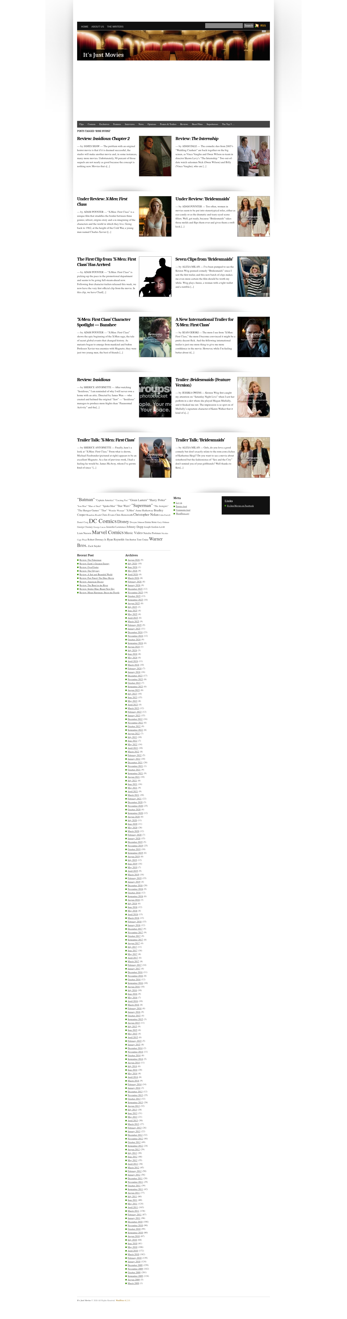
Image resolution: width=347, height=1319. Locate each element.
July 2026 (132, 563)
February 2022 (135, 755)
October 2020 (134, 809)
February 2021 (135, 798)
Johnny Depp (135, 527)
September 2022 (135, 729)
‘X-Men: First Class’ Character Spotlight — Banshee (104, 322)
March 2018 (133, 917)
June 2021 (132, 784)
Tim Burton (130, 539)
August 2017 (134, 943)
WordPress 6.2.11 (123, 1300)
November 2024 (135, 635)
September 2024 (135, 643)
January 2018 (134, 925)
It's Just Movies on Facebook (240, 505)
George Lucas (99, 527)
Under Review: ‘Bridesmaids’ (203, 199)
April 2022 (133, 747)
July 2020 (132, 820)
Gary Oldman (163, 522)
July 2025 (132, 606)
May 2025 (132, 614)
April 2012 (133, 1163)
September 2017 (135, 939)
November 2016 (135, 975)
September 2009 (135, 1275)
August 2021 (134, 776)
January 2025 (134, 628)
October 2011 (134, 1185)
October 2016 (134, 979)
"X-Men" (130, 510)
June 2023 (132, 697)
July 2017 (132, 946)
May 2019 (132, 867)
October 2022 (134, 726)
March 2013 (133, 1124)
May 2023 (132, 700)
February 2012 (135, 1171)
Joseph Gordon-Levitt (154, 526)
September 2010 (135, 1232)
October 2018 (134, 892)
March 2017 (133, 961)
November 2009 (135, 1268)
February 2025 (135, 624)
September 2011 (135, 1189)
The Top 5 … (228, 124)
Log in (179, 502)
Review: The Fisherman (90, 559)
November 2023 (135, 679)
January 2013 (134, 1131)
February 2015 (135, 1040)
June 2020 (132, 823)
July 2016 (132, 990)
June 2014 (132, 1069)
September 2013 (135, 1102)
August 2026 (134, 559)
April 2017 (133, 957)
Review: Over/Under (89, 567)
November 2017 (135, 932)
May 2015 (132, 1033)
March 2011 (133, 1210)
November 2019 (135, 845)
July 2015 (132, 1026)
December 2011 (135, 1178)
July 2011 (132, 1196)
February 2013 (135, 1127)
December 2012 (135, 1134)
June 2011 (132, 1199)
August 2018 (134, 899)
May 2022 (132, 744)
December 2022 (135, 718)
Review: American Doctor (92, 581)
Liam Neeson (84, 533)
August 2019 (134, 856)
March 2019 (133, 874)
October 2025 (134, 596)
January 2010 (134, 1261)
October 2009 (134, 1272)
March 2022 (133, 751)
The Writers (115, 26)
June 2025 (132, 610)
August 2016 (134, 986)
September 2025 (135, 599)
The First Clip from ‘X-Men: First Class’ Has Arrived (106, 261)
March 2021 (133, 794)
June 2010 (132, 1243)
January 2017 (134, 968)
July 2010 (132, 1239)
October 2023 (134, 682)
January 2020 (134, 838)
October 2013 (134, 1098)
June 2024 (132, 653)
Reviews (184, 124)
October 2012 (134, 1142)
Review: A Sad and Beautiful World (96, 574)
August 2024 (134, 646)
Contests (91, 124)
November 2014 (135, 1051)
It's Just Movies (103, 54)
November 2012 (135, 1138)
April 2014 (133, 1077)
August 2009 (134, 1279)
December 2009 (135, 1265)
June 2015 (132, 1029)
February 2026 (135, 581)
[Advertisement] (173, 9)
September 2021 (135, 773)
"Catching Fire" (122, 500)
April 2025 (133, 617)
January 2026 (134, 585)
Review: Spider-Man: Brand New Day (97, 588)
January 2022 (134, 758)
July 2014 (132, 1066)
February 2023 (135, 711)
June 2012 (132, 1156)
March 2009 (133, 1283)
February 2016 (135, 1008)
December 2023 (135, 675)
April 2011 (133, 1207)
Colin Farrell (164, 515)
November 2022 (135, 722)
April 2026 (133, 574)
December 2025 (135, 588)
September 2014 (135, 1058)
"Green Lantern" (138, 500)
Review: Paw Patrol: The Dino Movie (97, 577)
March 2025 (133, 621)
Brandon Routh (93, 514)
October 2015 (134, 1015)
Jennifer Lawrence (116, 527)
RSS (263, 25)
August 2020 (134, 816)
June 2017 (132, 950)
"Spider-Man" (109, 506)
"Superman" (142, 505)
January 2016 (134, 1011)
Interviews (130, 124)
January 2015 (134, 1044)
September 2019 (135, 852)
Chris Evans (108, 515)
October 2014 (134, 1055)
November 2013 (135, 1095)
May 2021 (132, 787)
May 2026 (132, 570)
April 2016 (133, 1001)
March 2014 (133, 1080)
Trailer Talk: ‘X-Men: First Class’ (106, 440)
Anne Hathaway (144, 510)
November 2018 (135, 888)
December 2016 (135, 972)
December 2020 (135, 802)
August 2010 (134, 1236)
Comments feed (183, 509)
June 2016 (132, 993)
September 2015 (135, 1019)
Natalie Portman (152, 533)
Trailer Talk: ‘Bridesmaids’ (200, 440)
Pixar (84, 539)
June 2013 (132, 1113)
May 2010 (132, 1246)
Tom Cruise (142, 539)
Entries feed (181, 506)
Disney (123, 521)
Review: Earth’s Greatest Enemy (94, 563)
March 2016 (133, 1004)
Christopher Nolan (145, 514)
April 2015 (133, 1037)
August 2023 (134, 690)
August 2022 (134, 733)
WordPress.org (182, 513)
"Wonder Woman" (116, 510)
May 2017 (132, 954)
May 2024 (132, 657)
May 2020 (132, 827)
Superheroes (212, 124)
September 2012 (135, 1145)
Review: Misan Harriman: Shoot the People (99, 592)
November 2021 (135, 765)
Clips (81, 124)
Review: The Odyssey (90, 570)
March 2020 (133, 831)
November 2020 (135, 805)
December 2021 (135, 762)
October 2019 (134, 849)
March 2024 (133, 664)
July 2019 (132, 860)
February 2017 (135, 964)
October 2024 (134, 639)
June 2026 (132, 567)
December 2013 (135, 1091)
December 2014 (135, 1048)
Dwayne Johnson (137, 522)
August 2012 (134, 1149)
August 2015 (134, 1022)
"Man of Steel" (94, 506)
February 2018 (135, 921)
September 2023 (135, 686)
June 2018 (132, 907)
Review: (103, 138)
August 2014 (134, 1062)
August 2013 (134, 1105)
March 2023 (133, 708)
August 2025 (134, 603)
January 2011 (134, 1218)
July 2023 (132, 693)
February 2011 (135, 1214)
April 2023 (133, 704)
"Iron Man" (82, 506)
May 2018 (132, 910)
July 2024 (132, 650)
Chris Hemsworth (124, 515)
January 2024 (134, 671)
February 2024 (135, 668)
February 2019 (135, 878)
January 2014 (134, 1087)
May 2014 (132, 1073)
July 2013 (132, 1109)
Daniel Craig (82, 522)
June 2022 (132, 740)
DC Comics (103, 521)
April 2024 (133, 661)
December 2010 (135, 1221)
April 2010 (133, 1250)
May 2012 (132, 1160)
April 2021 (133, 791)
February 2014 (135, 1084)
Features (117, 124)
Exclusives (104, 124)
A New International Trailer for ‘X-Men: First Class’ (205, 322)
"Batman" (86, 499)
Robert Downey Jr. (97, 539)
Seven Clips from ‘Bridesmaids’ (204, 259)
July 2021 (132, 780)
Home (84, 26)
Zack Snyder (94, 546)
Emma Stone (151, 522)
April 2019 (133, 870)
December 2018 (135, 885)
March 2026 (133, 577)
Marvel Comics (108, 532)
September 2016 (135, 982)
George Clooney (85, 526)
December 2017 (135, 928)
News (141, 124)
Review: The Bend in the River (94, 585)
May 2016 (132, 997)
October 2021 (134, 769)
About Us (97, 26)
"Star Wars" (123, 506)
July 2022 (132, 737)
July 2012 (132, 1152)
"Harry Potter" (157, 500)
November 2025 (135, 592)
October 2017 (134, 935)
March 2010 (133, 1254)
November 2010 (135, 1225)
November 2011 (135, 1181)
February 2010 (135, 1257)
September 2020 (135, 813)
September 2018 (135, 896)
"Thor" (103, 510)
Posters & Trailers (168, 124)
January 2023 (134, 715)
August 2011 (134, 1192)
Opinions (152, 124)
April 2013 (133, 1120)
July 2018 (132, 903)
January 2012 (134, 1174)
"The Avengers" (160, 506)
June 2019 (132, 863)
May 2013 (132, 1116)
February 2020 (135, 834)
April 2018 (133, 914)
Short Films (197, 124)
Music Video (133, 532)
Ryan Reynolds (116, 539)
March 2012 (133, 1167)
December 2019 (135, 841)
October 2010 (134, 1228)
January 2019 (134, 881)
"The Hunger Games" (88, 510)
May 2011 (132, 1203)
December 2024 (135, 632)
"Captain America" (104, 500)
